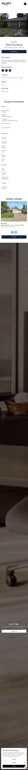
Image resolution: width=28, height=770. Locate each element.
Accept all (14, 766)
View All (14, 237)
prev (12, 232)
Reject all (14, 759)
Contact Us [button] (14, 631)
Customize (14, 762)
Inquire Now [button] (14, 51)
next (15, 232)
